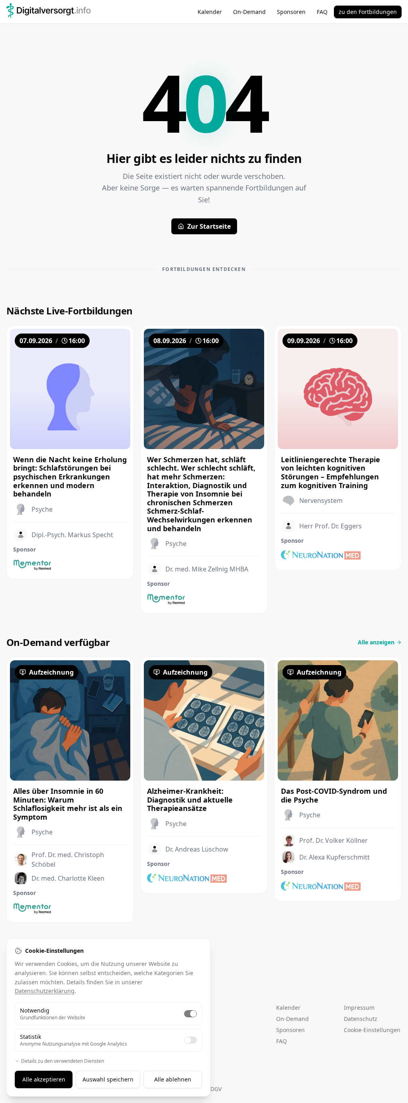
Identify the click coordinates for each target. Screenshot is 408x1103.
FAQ (322, 12)
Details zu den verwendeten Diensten (62, 1061)
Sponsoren (291, 12)
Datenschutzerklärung (45, 991)
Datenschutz (360, 1019)
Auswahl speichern (107, 1079)
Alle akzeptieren (43, 1079)
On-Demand (249, 12)
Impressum (359, 1007)
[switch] (190, 1013)
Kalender (210, 12)
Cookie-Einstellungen (372, 1030)
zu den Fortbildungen (368, 12)
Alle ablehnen (172, 1079)
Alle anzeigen (376, 642)
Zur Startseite (209, 226)
